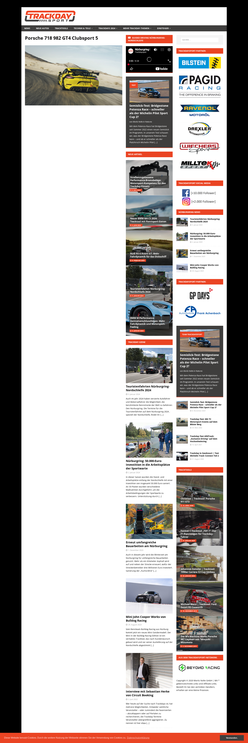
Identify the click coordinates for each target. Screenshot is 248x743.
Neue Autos (42, 28)
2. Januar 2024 (134, 472)
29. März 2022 (197, 428)
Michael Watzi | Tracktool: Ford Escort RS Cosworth (198, 606)
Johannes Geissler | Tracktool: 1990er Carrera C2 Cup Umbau (198, 570)
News (27, 28)
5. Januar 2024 (138, 296)
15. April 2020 (188, 506)
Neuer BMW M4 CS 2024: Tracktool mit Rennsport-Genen (148, 220)
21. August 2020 (198, 459)
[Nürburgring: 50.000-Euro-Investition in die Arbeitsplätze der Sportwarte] (182, 236)
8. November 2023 (198, 411)
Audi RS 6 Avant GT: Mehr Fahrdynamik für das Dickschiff (148, 255)
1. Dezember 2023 (135, 550)
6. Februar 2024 (138, 260)
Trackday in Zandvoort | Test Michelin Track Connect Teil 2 (204, 454)
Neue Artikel (135, 154)
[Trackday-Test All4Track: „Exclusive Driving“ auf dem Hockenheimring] (182, 439)
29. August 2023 (135, 624)
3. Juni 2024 (136, 225)
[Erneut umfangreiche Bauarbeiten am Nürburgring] (182, 253)
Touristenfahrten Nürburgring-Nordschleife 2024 (147, 290)
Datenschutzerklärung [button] (138, 738)
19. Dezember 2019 (190, 611)
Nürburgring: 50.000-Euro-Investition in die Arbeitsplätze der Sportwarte (148, 464)
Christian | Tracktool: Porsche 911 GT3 (198, 500)
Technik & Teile (82, 28)
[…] (161, 414)
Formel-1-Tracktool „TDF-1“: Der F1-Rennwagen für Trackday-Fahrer (198, 533)
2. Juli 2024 (136, 190)
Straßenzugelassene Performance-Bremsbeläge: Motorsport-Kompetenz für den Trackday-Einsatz (148, 182)
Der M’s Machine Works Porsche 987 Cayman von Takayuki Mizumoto (199, 639)
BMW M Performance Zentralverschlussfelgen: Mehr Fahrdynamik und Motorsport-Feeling (147, 322)
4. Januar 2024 (138, 331)
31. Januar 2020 (189, 541)
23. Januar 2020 (189, 576)
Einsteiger (163, 28)
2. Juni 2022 (133, 699)
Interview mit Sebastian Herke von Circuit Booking (147, 693)
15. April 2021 (197, 445)
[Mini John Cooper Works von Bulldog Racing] (182, 268)
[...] (155, 142)
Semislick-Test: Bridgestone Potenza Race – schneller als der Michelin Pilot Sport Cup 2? (148, 111)
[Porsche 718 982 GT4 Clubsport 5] (73, 103)
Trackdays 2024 (106, 28)
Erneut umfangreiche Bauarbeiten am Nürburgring (146, 544)
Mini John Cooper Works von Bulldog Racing (146, 618)
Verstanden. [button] (232, 738)
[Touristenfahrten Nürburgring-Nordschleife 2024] (182, 222)
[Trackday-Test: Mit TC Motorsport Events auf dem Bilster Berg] (182, 422)
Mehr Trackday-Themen (136, 28)
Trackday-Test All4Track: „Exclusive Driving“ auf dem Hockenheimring (203, 439)
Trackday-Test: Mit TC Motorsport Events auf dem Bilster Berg (203, 422)
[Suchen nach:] (200, 39)
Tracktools (61, 28)
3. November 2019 (190, 646)
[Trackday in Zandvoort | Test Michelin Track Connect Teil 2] (182, 456)
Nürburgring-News (189, 212)
